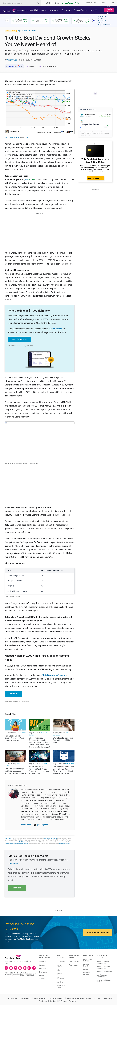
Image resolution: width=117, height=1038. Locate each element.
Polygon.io (30, 975)
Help (112, 3)
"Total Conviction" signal (53, 675)
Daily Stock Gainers (102, 21)
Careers (42, 965)
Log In (103, 3)
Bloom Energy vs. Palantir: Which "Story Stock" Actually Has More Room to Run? (39, 770)
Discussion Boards (87, 965)
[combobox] (20, 3)
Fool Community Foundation (102, 976)
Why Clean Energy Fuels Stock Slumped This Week (63, 740)
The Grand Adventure (50, 838)
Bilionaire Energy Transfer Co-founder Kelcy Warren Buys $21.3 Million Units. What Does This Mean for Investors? (39, 742)
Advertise (42, 979)
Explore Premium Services (27, 31)
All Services (61, 962)
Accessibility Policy (57, 998)
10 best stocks (55, 328)
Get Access (83, 128)
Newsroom (43, 972)
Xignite (22, 975)
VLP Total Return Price (12, 137)
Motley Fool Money (61, 986)
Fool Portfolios (60, 978)
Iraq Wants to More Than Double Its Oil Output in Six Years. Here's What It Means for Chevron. (63, 770)
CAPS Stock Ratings (87, 960)
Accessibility (91, 3)
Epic (58, 970)
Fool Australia (74, 962)
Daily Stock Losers (104, 25)
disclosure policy (64, 844)
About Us (42, 962)
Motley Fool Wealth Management (103, 967)
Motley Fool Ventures (104, 972)
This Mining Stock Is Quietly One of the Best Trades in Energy (14, 738)
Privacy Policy (26, 998)
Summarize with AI (49, 66)
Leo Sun (44, 764)
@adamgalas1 (43, 825)
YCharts (26, 137)
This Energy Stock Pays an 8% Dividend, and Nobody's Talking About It (15, 771)
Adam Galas (12, 60)
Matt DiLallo (69, 764)
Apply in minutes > (95, 178)
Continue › (13, 693)
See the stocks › (19, 339)
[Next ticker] (94, 20)
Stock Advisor (59, 966)
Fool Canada (73, 965)
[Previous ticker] (7, 20)
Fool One (60, 982)
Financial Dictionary (86, 973)
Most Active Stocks (102, 17)
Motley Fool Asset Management (103, 962)
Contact (42, 975)
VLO (27, 179)
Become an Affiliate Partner (104, 981)
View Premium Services (97, 932)
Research (42, 968)
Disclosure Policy (40, 998)
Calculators (87, 969)
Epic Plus (60, 973)
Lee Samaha (21, 733)
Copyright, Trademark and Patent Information (83, 998)
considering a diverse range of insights (16, 844)
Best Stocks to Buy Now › (109, 10)
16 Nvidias (13, 863)
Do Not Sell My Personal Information (63, 1001)
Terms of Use (12, 998)
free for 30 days (21, 842)
